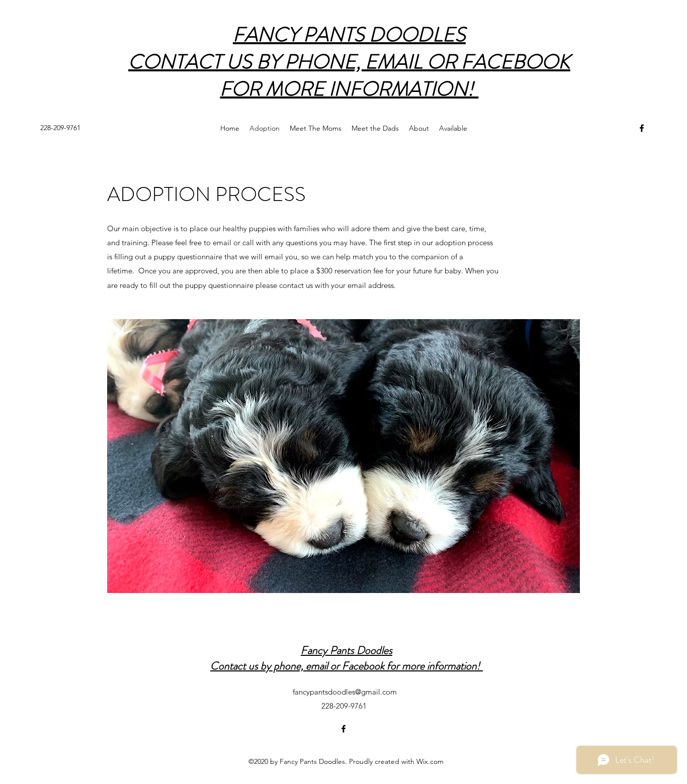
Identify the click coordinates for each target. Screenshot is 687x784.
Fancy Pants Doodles (346, 650)
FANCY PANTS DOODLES (349, 34)
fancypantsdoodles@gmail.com (345, 692)
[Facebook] (642, 128)
